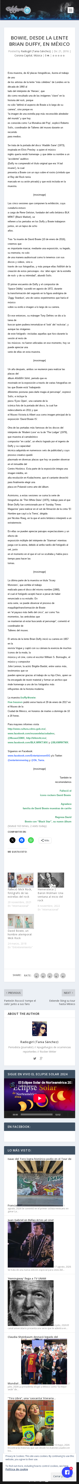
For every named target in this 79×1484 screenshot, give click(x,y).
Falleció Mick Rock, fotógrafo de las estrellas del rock (20, 893)
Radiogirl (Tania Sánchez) (36, 51)
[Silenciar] (65, 1114)
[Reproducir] (9, 1114)
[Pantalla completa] (71, 1114)
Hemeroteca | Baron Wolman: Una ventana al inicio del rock (50, 895)
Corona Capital (23, 55)
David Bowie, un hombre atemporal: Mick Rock (20, 934)
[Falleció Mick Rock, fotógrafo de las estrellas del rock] (21, 880)
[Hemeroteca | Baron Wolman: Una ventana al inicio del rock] (51, 880)
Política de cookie (17, 1469)
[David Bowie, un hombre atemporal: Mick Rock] (21, 921)
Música (38, 55)
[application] (39, 1098)
